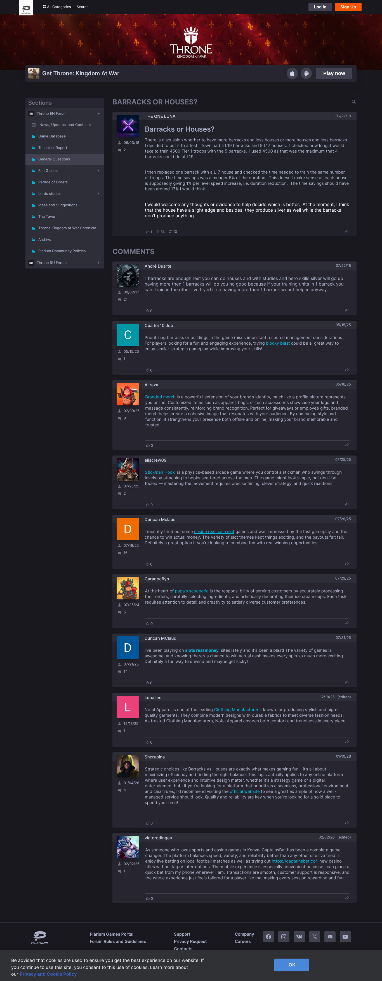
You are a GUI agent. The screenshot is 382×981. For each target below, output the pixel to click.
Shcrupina (155, 757)
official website (245, 791)
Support (182, 934)
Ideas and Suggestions (57, 205)
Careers (243, 941)
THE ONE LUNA (160, 116)
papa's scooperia (192, 591)
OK (292, 965)
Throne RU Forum (52, 263)
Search (83, 7)
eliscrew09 (156, 460)
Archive (44, 239)
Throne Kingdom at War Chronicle (67, 228)
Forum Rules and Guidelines (118, 941)
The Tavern (48, 216)
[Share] (347, 231)
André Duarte (158, 266)
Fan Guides (48, 171)
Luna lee (153, 697)
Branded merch (160, 397)
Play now (334, 73)
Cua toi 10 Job (159, 325)
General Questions (54, 159)
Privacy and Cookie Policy (48, 974)
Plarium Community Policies (62, 251)
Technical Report (52, 148)
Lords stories (49, 193)
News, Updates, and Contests (65, 125)
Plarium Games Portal (111, 934)
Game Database (52, 136)
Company (244, 934)
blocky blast (278, 343)
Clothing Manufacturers (237, 709)
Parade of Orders (53, 182)
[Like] (147, 232)
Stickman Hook (160, 472)
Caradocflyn (157, 578)
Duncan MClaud (160, 638)
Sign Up (348, 6)
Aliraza (151, 384)
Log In (320, 6)
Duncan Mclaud (160, 519)
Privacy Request (190, 941)
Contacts (183, 948)
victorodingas (158, 837)
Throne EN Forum (52, 113)
